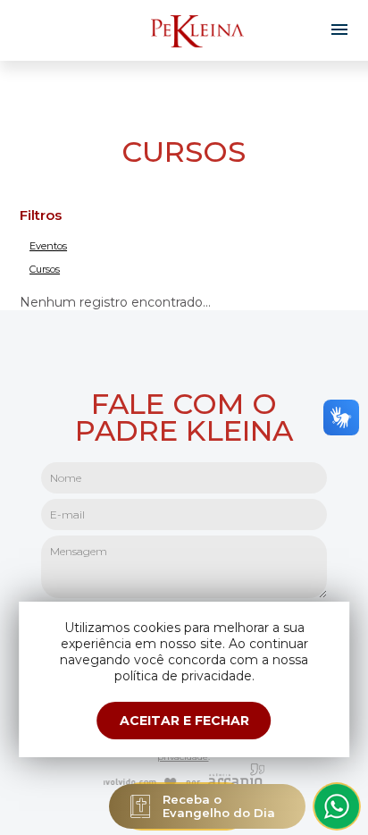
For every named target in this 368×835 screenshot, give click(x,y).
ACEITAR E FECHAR (184, 721)
